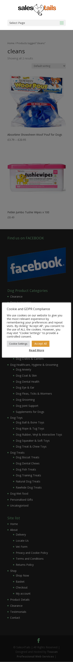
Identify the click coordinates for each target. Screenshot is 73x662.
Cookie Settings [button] (18, 343)
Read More (36, 350)
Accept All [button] (40, 343)
